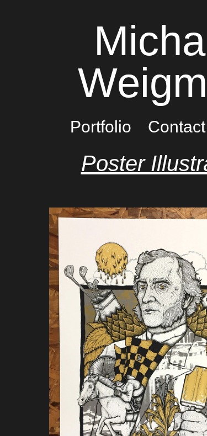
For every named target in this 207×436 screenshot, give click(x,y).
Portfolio (100, 127)
